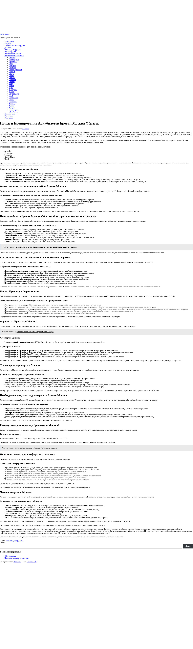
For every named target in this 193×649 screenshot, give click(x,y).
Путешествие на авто (12, 54)
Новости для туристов (12, 50)
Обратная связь (10, 556)
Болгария (12, 66)
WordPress (17, 562)
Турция (12, 108)
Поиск (2, 543)
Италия (12, 82)
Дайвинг (7, 48)
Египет (11, 76)
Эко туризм (8, 116)
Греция (11, 74)
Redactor (25, 129)
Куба (11, 88)
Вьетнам (12, 72)
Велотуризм (9, 42)
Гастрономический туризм (14, 46)
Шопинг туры (9, 114)
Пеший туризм (10, 52)
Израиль (12, 78)
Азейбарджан (14, 60)
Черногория (13, 110)
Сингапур (13, 102)
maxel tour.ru (4, 34)
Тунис (11, 106)
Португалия (13, 98)
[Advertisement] (67, 15)
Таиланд (12, 104)
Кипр (11, 84)
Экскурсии (8, 118)
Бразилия (12, 68)
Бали (11, 64)
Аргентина (13, 62)
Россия (11, 100)
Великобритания (15, 70)
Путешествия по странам (14, 56)
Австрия (12, 58)
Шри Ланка (13, 112)
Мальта (11, 92)
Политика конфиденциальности (16, 558)
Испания (12, 80)
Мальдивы (13, 90)
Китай (11, 86)
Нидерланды (14, 94)
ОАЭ (11, 96)
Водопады (8, 44)
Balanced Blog (32, 562)
